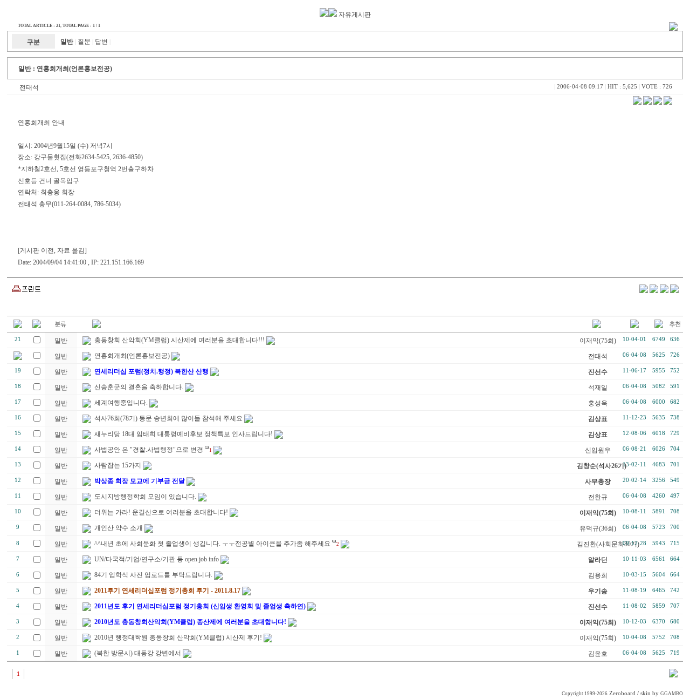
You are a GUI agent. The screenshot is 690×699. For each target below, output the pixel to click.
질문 (84, 41)
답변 (101, 41)
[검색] (673, 675)
